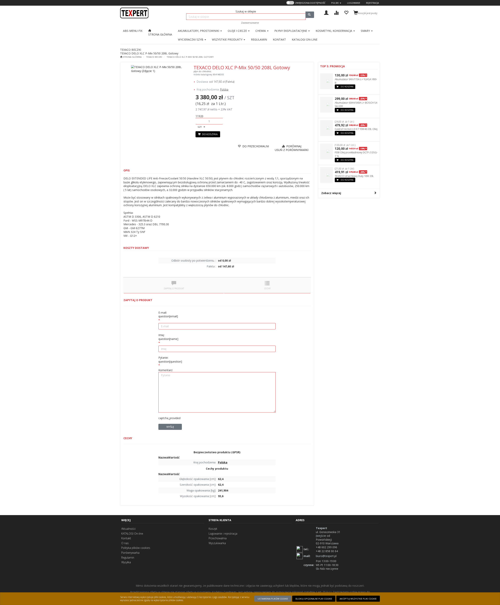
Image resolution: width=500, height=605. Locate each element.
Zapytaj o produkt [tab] (174, 288)
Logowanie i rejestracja (223, 533)
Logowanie (353, 2)
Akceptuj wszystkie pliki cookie (358, 598)
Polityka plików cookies (135, 548)
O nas (125, 543)
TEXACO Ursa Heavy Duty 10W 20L (354, 176)
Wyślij (170, 426)
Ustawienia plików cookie (273, 598)
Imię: (168, 337)
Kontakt (126, 538)
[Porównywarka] (336, 12)
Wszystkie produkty (227, 39)
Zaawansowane (250, 22)
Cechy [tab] (267, 288)
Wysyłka (126, 562)
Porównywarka (130, 552)
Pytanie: (170, 359)
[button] (336, 3)
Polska (224, 89)
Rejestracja (372, 2)
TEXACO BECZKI (154, 56)
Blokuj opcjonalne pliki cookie (314, 598)
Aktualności (128, 528)
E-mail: (168, 314)
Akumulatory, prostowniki (199, 31)
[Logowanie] (326, 12)
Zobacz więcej (331, 193)
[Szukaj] (309, 15)
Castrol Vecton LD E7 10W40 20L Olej (356, 129)
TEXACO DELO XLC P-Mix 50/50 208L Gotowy (190, 56)
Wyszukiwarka (217, 543)
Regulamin (127, 557)
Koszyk (213, 528)
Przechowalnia (218, 538)
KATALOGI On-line (132, 533)
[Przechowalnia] (346, 12)
